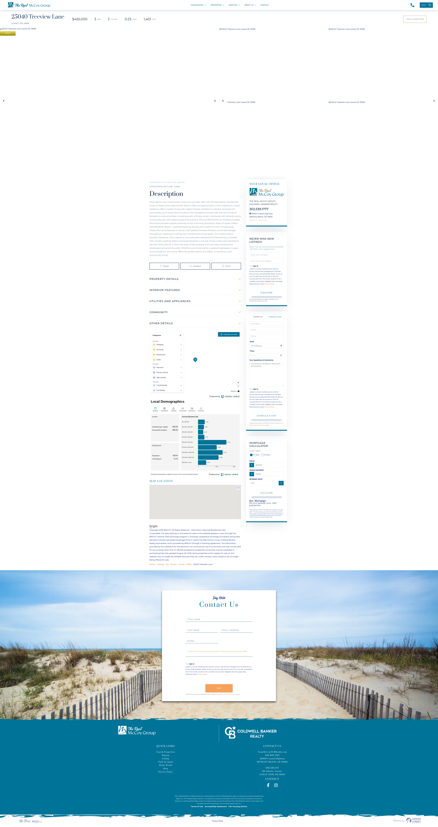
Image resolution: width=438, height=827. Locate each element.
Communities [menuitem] (197, 5)
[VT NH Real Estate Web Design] (407, 821)
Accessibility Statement (216, 807)
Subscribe (266, 293)
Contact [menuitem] (265, 5)
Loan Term (254, 451)
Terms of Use (197, 807)
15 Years (267, 455)
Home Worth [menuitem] (165, 765)
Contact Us (253, 220)
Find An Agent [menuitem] (165, 762)
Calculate (266, 493)
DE (167, 564)
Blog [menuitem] (165, 768)
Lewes (182, 564)
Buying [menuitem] (165, 755)
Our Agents (263, 220)
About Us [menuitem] (249, 5)
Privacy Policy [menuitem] (165, 772)
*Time (251, 351)
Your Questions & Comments (261, 360)
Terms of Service (260, 425)
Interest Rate (255, 479)
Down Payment (256, 470)
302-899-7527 (272, 755)
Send (219, 688)
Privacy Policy (269, 284)
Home (152, 564)
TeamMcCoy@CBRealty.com (272, 752)
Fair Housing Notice (237, 807)
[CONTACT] (415, 19)
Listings (160, 564)
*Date (251, 342)
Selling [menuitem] (165, 758)
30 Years (256, 455)
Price (252, 461)
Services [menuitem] (233, 5)
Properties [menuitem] (216, 5)
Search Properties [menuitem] (165, 752)
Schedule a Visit (275, 317)
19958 (189, 564)
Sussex (173, 564)
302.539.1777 (259, 209)
